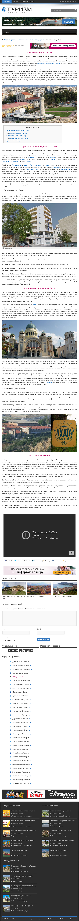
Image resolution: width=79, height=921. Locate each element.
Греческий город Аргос (36, 596)
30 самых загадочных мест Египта (23, 1)
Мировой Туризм (9, 40)
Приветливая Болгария (20, 757)
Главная (74, 919)
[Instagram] (73, 2)
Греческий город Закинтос (63, 596)
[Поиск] (75, 10)
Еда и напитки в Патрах (13, 141)
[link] (14, 594)
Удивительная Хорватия (21, 680)
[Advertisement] (58, 669)
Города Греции (39, 40)
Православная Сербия (20, 749)
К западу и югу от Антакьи (21, 896)
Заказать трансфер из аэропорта (23, 831)
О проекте (65, 919)
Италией (68, 184)
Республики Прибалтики (21, 779)
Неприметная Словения (20, 760)
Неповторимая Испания (20, 665)
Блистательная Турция (20, 684)
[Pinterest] (65, 2)
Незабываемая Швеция (20, 776)
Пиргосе (52, 157)
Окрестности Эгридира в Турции (23, 866)
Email (39, 629)
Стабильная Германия (20, 726)
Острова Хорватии (58, 826)
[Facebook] (60, 2)
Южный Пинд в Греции (58, 850)
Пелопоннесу (16, 165)
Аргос (75, 159)
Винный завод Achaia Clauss (17, 138)
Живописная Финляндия (21, 772)
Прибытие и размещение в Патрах (17, 130)
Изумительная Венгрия (20, 745)
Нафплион (5, 161)
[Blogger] (70, 2)
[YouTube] (68, 2)
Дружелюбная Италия (20, 719)
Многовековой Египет (20, 692)
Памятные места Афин (59, 845)
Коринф (53, 159)
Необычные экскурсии (19, 855)
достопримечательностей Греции (48, 63)
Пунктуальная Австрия (20, 738)
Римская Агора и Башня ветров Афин (63, 840)
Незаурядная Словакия (20, 734)
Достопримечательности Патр (15, 136)
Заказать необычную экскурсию (23, 811)
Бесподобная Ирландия (20, 711)
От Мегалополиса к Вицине (60, 831)
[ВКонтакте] (75, 2)
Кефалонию (30, 169)
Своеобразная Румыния (21, 753)
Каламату (23, 159)
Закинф (56, 167)
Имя (3, 629)
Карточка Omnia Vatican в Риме (23, 821)
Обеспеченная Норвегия (21, 764)
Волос (47, 165)
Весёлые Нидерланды (20, 707)
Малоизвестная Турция (20, 871)
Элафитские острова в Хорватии (62, 821)
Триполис (15, 161)
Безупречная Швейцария (21, 669)
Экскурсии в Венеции (19, 850)
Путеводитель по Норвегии (61, 816)
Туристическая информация (22, 816)
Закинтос (49, 382)
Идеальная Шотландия (20, 722)
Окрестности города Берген (60, 811)
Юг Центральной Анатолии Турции (24, 886)
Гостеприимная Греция (25, 40)
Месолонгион (65, 169)
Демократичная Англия (20, 661)
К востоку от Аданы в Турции (22, 905)
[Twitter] (63, 2)
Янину (32, 165)
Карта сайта (54, 919)
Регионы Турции (17, 891)
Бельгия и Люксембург (20, 703)
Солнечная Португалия (20, 699)
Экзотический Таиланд (20, 688)
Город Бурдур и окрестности (22, 876)
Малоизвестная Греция (59, 836)
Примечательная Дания (20, 768)
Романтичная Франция (20, 715)
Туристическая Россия (20, 696)
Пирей (29, 161)
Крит (37, 169)
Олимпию (31, 157)
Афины (26, 165)
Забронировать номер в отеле (22, 840)
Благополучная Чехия (20, 730)
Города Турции (17, 881)
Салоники (38, 165)
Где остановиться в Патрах (17, 133)
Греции (35, 304)
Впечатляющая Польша (20, 741)
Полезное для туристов (20, 783)
